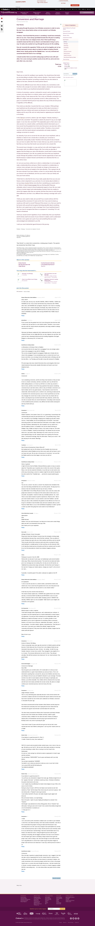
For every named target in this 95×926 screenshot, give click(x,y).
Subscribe (47, 900)
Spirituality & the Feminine (24, 13)
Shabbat (57, 899)
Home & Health (67, 13)
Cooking (57, 913)
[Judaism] (5, 9)
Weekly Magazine (24, 901)
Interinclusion (58, 247)
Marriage (66, 66)
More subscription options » (68, 77)
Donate (85, 9)
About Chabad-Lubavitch (70, 897)
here (32, 252)
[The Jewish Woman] (9, 12)
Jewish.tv (31, 913)
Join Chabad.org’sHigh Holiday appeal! (42, 1)
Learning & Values (24, 898)
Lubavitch (25, 922)
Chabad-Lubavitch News (70, 900)
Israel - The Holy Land (38, 903)
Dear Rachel (30, 17)
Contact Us (77, 922)
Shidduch (66, 64)
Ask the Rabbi (68, 9)
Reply (22, 315)
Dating (35, 17)
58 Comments (24, 280)
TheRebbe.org (36, 904)
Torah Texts (63, 913)
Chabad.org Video (37, 897)
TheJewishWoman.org (21, 251)
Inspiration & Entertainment (25, 899)
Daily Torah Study (48, 899)
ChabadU (38, 913)
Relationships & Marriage (37, 13)
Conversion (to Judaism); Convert (70, 67)
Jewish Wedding (59, 898)
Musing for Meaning (46, 251)
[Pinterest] (76, 918)
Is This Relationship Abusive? (48, 264)
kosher (35, 185)
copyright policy (39, 255)
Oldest (28, 291)
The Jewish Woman (37, 898)
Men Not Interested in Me (24, 264)
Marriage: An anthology (27, 273)
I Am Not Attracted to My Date (48, 263)
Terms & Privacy (70, 922)
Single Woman (22, 266)
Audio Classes (44, 913)
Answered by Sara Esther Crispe (22, 21)
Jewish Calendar (48, 898)
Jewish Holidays (59, 897)
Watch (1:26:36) (47, 277)
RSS (45, 903)
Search (46, 901)
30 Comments (54, 277)
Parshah (57, 901)
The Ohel (67, 899)
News (50, 913)
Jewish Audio (58, 903)
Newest (25, 291)
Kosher (57, 900)
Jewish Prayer (58, 902)
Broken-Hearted (22, 263)
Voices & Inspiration (57, 13)
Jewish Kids (76, 913)
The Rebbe (68, 898)
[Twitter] (73, 918)
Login (58, 9)
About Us (64, 922)
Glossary (46, 902)
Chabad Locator (68, 901)
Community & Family (24, 900)
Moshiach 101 (36, 900)
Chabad (22, 922)
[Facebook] (71, 918)
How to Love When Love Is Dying (29, 279)
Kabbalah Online (37, 902)
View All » (43, 266)
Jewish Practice (23, 897)
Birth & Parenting (48, 13)
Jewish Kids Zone (37, 901)
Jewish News (36, 899)
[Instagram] (78, 918)
